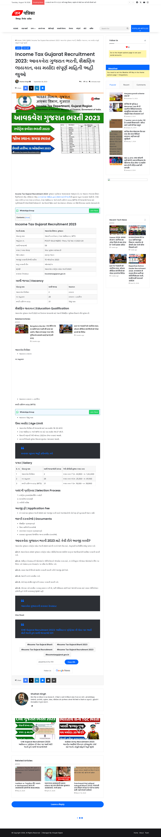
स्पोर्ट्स (78, 28)
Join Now (94, 210)
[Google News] (63, 670)
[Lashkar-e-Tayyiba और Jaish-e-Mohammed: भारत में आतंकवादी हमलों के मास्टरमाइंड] (28, 774)
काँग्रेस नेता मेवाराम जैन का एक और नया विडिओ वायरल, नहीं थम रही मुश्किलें (134, 135)
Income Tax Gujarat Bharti (40, 644)
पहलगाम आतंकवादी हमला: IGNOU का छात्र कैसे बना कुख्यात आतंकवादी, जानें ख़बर (57, 785)
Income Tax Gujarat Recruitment (37, 649)
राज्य (32, 28)
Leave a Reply (57, 804)
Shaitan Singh (24, 81)
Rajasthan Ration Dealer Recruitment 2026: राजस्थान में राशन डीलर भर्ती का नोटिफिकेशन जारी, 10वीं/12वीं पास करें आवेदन (137, 273)
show (27, 217)
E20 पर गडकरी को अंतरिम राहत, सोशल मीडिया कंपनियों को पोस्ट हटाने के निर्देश (68, 2)
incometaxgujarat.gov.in (58, 654)
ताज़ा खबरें (25, 28)
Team (147, 833)
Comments (141, 85)
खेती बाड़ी (51, 28)
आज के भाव (41, 28)
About (141, 833)
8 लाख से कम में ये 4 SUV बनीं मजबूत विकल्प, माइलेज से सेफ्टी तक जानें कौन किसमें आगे (136, 242)
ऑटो (85, 28)
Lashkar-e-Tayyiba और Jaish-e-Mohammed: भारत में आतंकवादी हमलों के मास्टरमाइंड (28, 785)
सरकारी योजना (61, 28)
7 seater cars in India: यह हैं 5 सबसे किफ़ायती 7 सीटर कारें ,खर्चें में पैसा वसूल (134, 122)
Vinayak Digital (57, 833)
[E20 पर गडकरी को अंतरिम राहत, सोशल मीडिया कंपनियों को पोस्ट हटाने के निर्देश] (65, 329)
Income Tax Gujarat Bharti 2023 (72, 644)
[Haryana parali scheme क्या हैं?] (115, 96)
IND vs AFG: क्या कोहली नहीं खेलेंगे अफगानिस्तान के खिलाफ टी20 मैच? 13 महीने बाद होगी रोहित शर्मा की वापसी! (135, 163)
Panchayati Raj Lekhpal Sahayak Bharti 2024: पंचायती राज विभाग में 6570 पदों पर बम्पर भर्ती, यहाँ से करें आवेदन (86, 786)
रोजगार (71, 28)
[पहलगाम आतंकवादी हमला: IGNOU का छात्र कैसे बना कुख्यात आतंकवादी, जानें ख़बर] (58, 774)
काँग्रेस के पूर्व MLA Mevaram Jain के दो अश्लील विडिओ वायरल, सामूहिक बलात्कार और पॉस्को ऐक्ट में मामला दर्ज (134, 109)
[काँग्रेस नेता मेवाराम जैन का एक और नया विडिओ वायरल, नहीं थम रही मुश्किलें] (115, 142)
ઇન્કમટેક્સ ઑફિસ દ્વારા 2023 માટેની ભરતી (54, 197)
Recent (126, 85)
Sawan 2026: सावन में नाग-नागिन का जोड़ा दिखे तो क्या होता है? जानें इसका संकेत (117, 241)
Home (15, 28)
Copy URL (71, 662)
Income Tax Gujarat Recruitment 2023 (75, 649)
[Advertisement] (57, 175)
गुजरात (28, 40)
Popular (113, 85)
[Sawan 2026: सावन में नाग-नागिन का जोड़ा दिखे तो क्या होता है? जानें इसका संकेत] (118, 230)
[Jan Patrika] (23, 15)
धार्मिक (91, 28)
